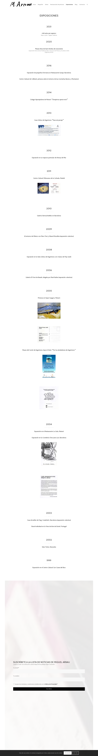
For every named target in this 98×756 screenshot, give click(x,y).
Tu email (16, 668)
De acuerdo (67, 753)
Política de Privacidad (51, 684)
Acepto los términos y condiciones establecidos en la (36, 684)
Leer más (75, 753)
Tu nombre (16, 676)
